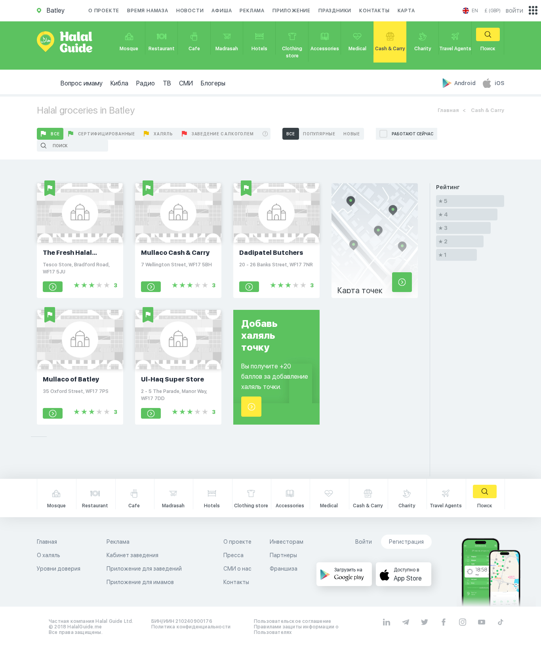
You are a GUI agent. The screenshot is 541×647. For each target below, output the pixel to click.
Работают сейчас (412, 133)
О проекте (103, 10)
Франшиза (283, 568)
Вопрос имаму (82, 83)
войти (514, 10)
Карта (406, 10)
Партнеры (283, 555)
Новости (190, 10)
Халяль (163, 133)
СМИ (186, 83)
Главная (448, 110)
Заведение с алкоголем (223, 133)
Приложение (291, 10)
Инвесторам (286, 542)
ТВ (167, 83)
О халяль (48, 555)
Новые (351, 133)
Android (465, 83)
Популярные (319, 133)
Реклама (252, 10)
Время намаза (147, 10)
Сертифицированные (106, 133)
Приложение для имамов (140, 582)
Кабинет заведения (132, 555)
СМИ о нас (237, 568)
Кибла (119, 83)
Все (55, 133)
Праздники (334, 10)
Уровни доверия (58, 568)
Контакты (374, 10)
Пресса (233, 555)
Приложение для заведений (144, 568)
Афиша (221, 10)
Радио (145, 83)
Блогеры (213, 83)
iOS (499, 83)
